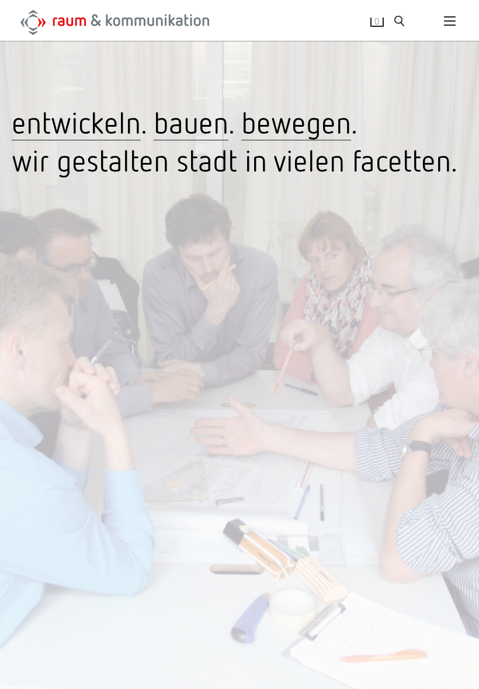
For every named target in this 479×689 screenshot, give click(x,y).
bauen (191, 122)
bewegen (296, 122)
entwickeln (76, 122)
